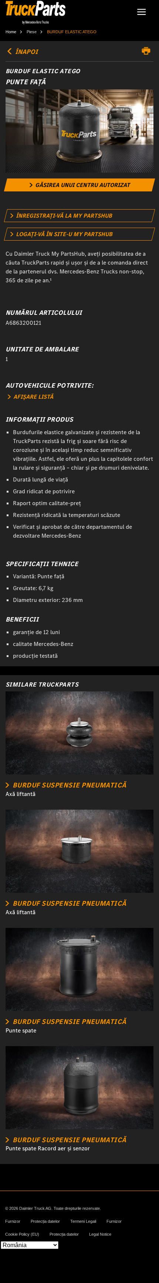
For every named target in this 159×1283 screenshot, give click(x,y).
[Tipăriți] (148, 51)
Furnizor (12, 1221)
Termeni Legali (83, 1221)
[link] (79, 184)
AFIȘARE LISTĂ (32, 397)
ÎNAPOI (26, 51)
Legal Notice (100, 1234)
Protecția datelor (45, 1221)
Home (11, 32)
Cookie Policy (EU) (22, 1234)
